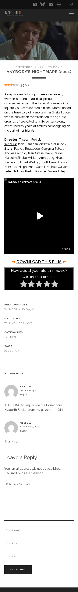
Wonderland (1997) (19, 309)
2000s (8, 350)
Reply (23, 394)
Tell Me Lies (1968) (18, 323)
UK (17, 350)
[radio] (23, 284)
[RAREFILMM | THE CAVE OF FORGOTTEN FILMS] (14, 15)
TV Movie (55, 67)
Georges (25, 423)
